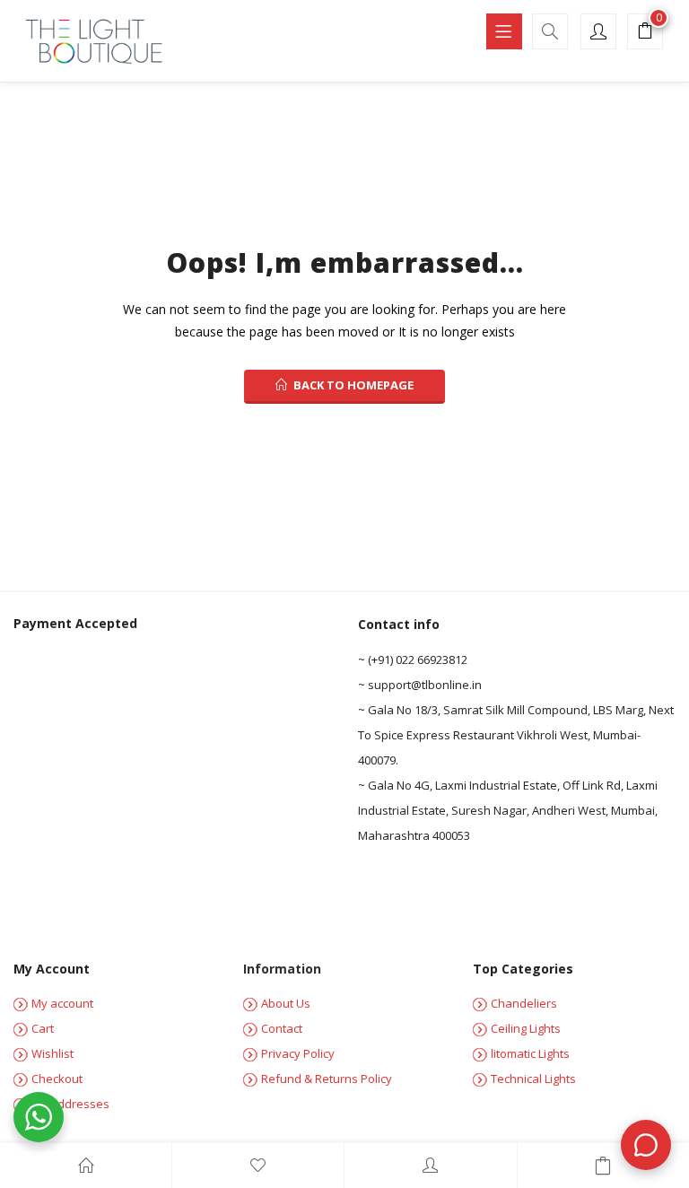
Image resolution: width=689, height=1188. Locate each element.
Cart (42, 1028)
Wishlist (52, 1053)
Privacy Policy (298, 1053)
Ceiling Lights (526, 1028)
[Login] (430, 1165)
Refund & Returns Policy (326, 1078)
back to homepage (353, 385)
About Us (285, 1003)
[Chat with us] (646, 1145)
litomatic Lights (530, 1053)
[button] (645, 33)
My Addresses (70, 1104)
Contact (281, 1028)
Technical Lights (533, 1078)
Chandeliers (524, 1003)
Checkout (57, 1078)
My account (62, 1003)
